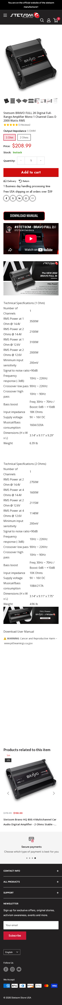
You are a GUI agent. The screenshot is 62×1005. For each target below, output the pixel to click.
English (9, 952)
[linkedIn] (19, 198)
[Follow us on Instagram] (12, 969)
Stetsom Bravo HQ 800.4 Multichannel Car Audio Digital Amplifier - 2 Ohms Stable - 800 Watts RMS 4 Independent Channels (29, 822)
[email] (32, 198)
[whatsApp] (26, 198)
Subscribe (15, 935)
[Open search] (42, 20)
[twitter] (13, 198)
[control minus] (21, 161)
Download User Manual (18, 631)
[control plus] (41, 161)
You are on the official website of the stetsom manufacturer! (31, 4)
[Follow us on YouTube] (19, 969)
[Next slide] (53, 793)
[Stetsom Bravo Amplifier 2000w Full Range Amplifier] (24, 217)
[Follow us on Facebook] (5, 969)
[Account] (48, 20)
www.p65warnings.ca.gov (18, 643)
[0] (56, 20)
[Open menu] (5, 15)
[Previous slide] (8, 793)
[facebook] (6, 198)
